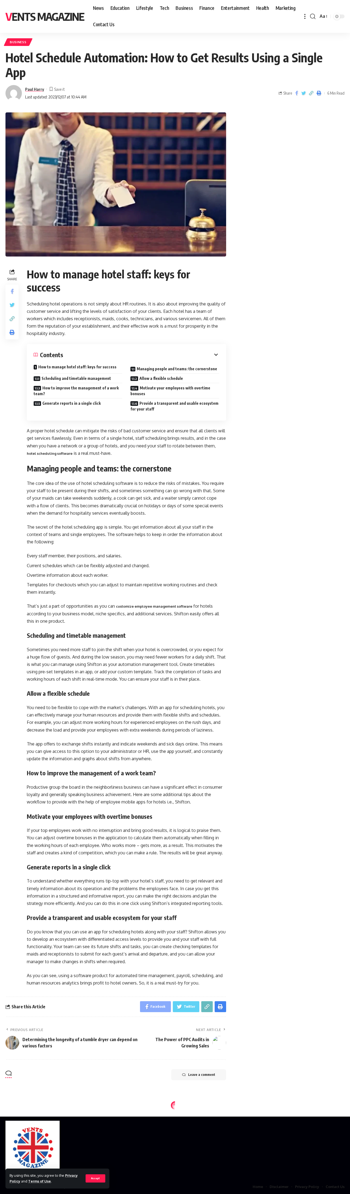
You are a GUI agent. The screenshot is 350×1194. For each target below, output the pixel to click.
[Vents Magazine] (32, 1148)
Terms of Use (39, 1181)
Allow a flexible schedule (161, 378)
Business (18, 42)
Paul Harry (34, 89)
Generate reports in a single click (71, 403)
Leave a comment (201, 1075)
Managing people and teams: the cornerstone (177, 368)
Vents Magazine (44, 16)
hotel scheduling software (49, 453)
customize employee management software (154, 606)
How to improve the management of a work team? (76, 391)
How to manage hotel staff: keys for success (77, 367)
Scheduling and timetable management (76, 378)
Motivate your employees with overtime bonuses (170, 391)
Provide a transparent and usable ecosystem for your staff (174, 406)
